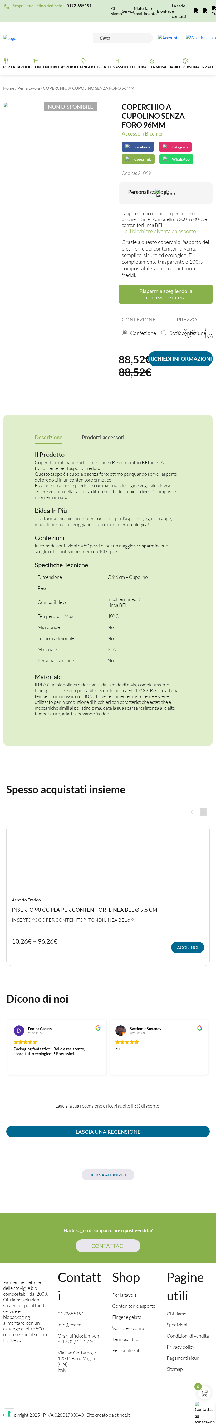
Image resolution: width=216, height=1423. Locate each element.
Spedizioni (177, 1325)
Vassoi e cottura (130, 67)
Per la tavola (16, 67)
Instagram (179, 147)
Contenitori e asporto (55, 67)
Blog (161, 10)
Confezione (143, 333)
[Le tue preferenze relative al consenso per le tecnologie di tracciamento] (9, 1414)
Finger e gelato (126, 1317)
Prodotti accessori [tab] (103, 437)
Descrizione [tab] (48, 437)
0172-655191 (79, 5)
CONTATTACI (108, 1246)
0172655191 (71, 1313)
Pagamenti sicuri (183, 1358)
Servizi (128, 10)
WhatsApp (181, 159)
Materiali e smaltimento (145, 11)
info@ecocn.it (71, 1325)
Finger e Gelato (95, 67)
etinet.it (122, 1415)
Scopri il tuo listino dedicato (37, 5)
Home (8, 87)
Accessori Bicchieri (143, 133)
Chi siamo (116, 11)
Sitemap (175, 1369)
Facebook (142, 147)
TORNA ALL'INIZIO (108, 1174)
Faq (168, 10)
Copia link (139, 157)
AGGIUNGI (187, 947)
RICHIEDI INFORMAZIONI (180, 358)
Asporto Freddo (26, 899)
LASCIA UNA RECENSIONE (108, 1131)
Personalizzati (197, 67)
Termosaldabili (164, 67)
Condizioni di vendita (188, 1336)
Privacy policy (180, 1347)
